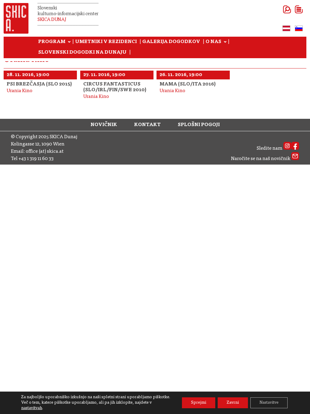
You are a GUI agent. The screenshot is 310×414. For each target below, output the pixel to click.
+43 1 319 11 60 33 (36, 158)
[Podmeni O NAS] (225, 42)
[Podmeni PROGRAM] (69, 42)
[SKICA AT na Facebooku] (295, 148)
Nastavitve (269, 403)
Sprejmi (198, 403)
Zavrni (233, 403)
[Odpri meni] (291, 9)
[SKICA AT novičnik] (295, 158)
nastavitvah (31, 408)
